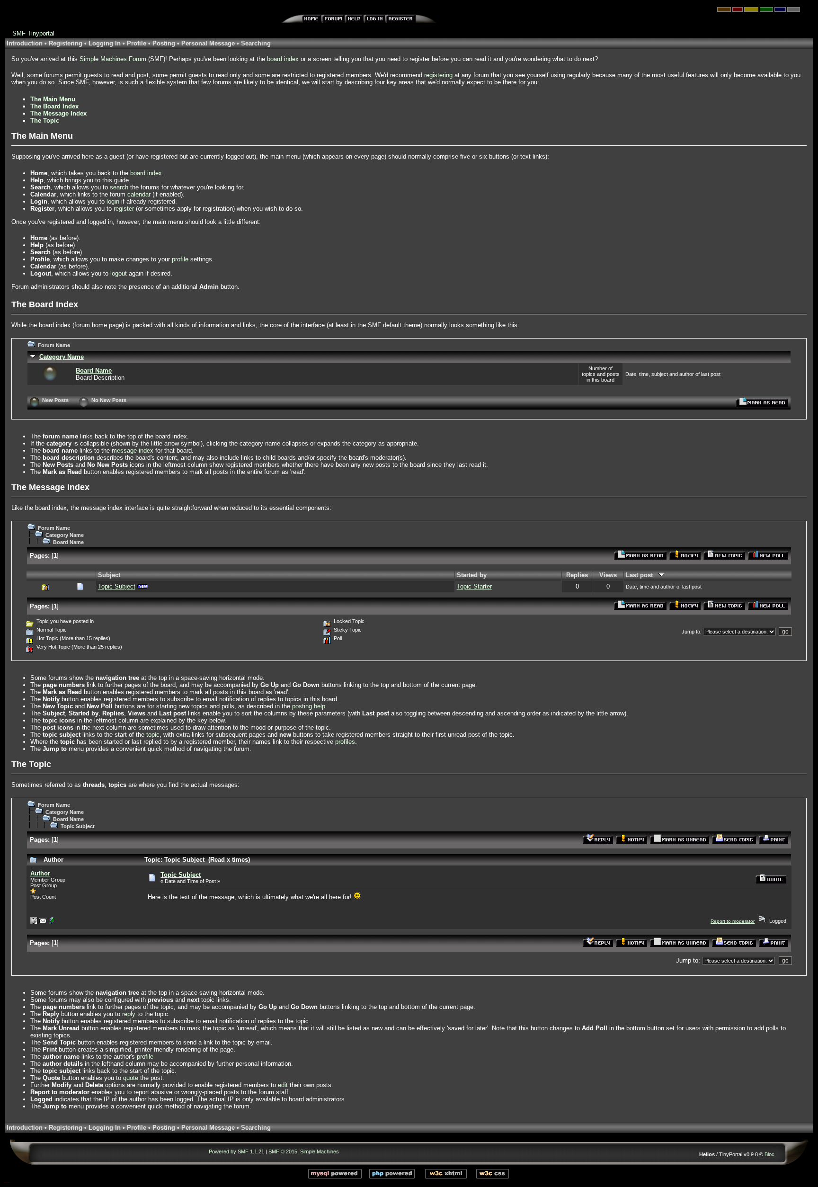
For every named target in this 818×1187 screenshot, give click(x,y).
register (124, 208)
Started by (472, 575)
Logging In (105, 43)
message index (132, 450)
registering (438, 75)
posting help (308, 706)
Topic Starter (474, 586)
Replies (577, 575)
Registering (65, 43)
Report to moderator (733, 921)
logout (118, 273)
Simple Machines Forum (113, 58)
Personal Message (208, 43)
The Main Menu (52, 99)
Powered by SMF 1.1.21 (236, 1151)
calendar (139, 194)
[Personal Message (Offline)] (51, 922)
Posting (163, 43)
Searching (256, 43)
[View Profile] (33, 922)
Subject (109, 575)
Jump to (691, 631)
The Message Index (58, 113)
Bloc (769, 1154)
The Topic (44, 120)
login (113, 201)
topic (153, 734)
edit (283, 1085)
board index (283, 58)
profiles (345, 741)
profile (180, 259)
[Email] (42, 922)
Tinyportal (40, 33)
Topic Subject (116, 586)
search (119, 187)
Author (40, 873)
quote (130, 1077)
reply (128, 1013)
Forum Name (54, 345)
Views (608, 575)
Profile (136, 43)
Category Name (61, 356)
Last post (642, 575)
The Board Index (54, 106)
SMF (19, 33)
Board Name (94, 370)
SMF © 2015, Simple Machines (303, 1151)
